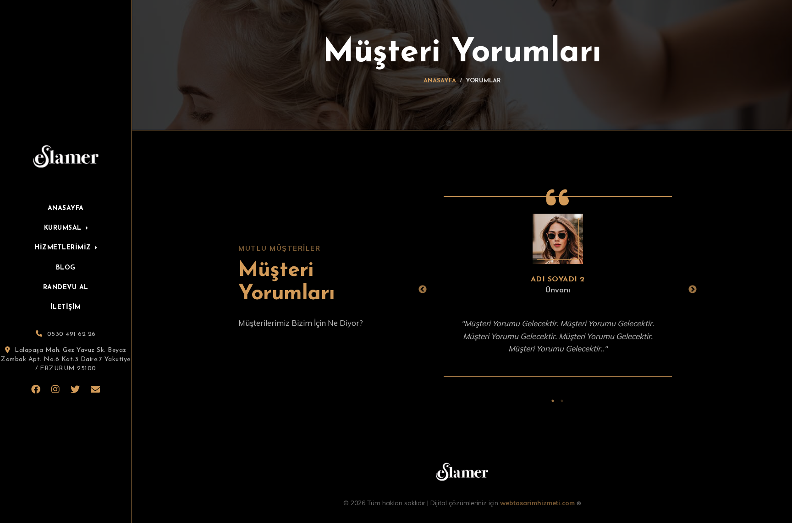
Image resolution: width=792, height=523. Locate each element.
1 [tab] (552, 400)
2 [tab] (562, 400)
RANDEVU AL (65, 287)
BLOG (66, 267)
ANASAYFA (66, 208)
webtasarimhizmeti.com (540, 503)
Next (692, 289)
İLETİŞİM (65, 307)
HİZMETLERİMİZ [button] (64, 247)
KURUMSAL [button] (64, 228)
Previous (422, 289)
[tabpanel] (557, 290)
